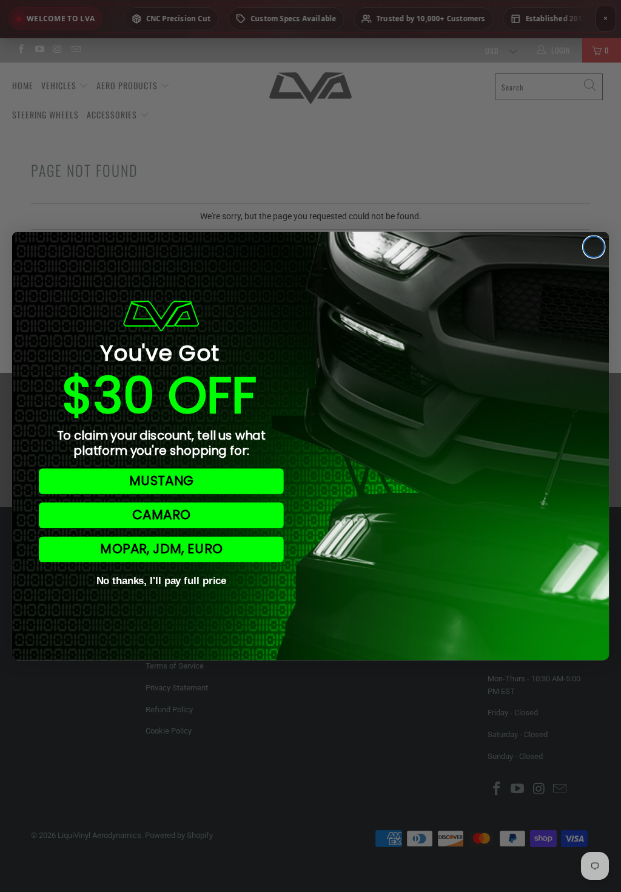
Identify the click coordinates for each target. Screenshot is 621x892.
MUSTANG (161, 481)
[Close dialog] (593, 246)
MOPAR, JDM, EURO (161, 549)
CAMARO (161, 515)
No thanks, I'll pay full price (161, 581)
